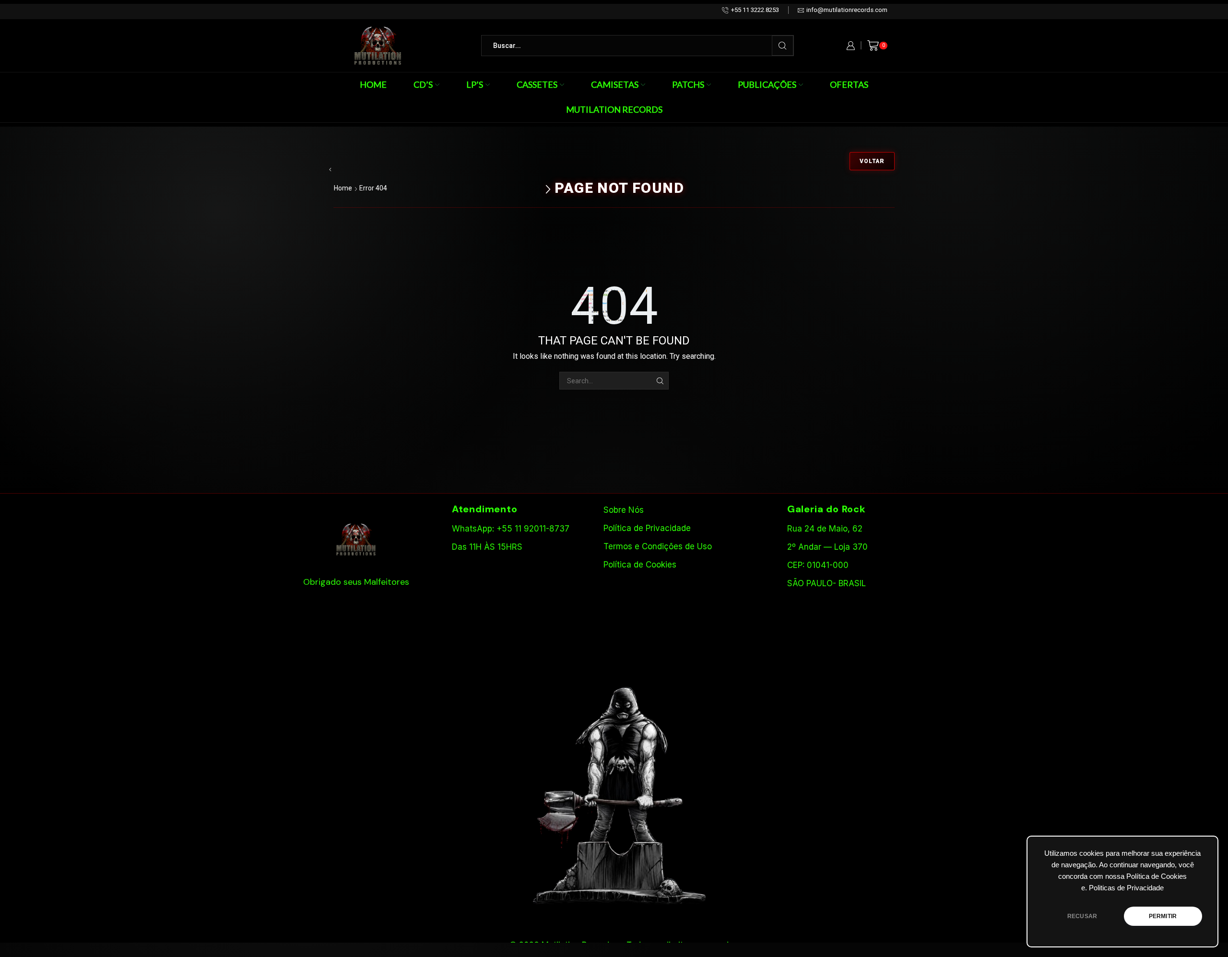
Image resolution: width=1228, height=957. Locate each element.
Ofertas (849, 84)
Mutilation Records (614, 109)
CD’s (423, 84)
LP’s (474, 84)
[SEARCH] (660, 381)
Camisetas (614, 84)
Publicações (767, 84)
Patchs (688, 84)
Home (373, 84)
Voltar (872, 161)
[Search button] (782, 45)
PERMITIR (1163, 916)
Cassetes (537, 84)
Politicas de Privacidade (1126, 888)
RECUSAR (1082, 916)
